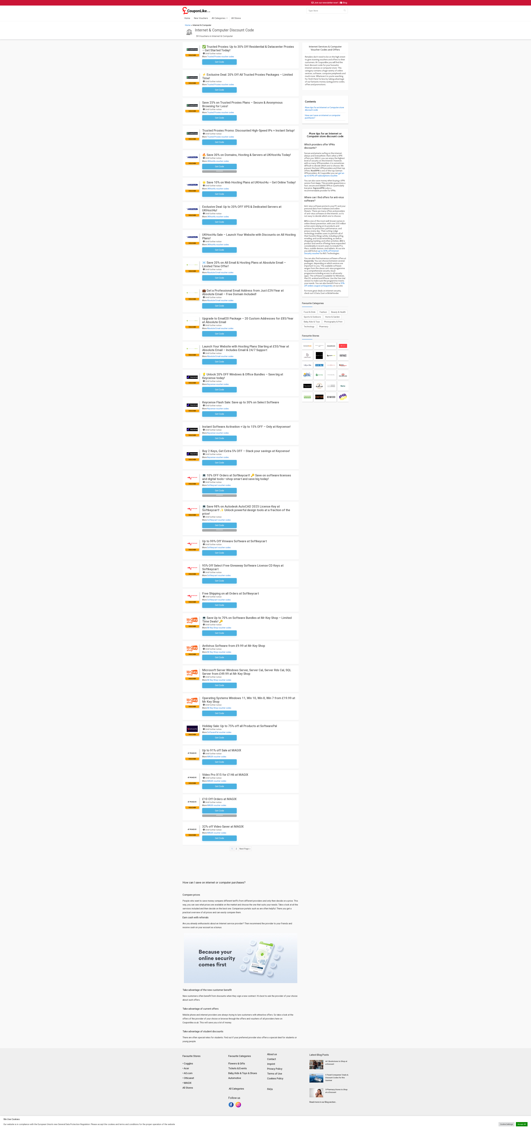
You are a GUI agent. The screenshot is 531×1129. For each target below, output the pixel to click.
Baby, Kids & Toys (312, 321)
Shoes (253, 1073)
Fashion (323, 312)
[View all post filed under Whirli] (343, 397)
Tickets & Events (237, 1068)
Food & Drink (309, 312)
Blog (344, 2)
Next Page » (245, 849)
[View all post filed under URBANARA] (307, 355)
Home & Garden (332, 317)
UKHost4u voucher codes (218, 161)
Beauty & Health (338, 312)
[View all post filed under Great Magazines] (343, 365)
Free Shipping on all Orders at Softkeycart (230, 593)
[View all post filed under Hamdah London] (319, 355)
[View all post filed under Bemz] (343, 386)
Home (187, 18)
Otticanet (189, 1078)
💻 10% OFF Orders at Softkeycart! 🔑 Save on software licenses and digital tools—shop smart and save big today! (246, 477)
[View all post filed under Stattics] (319, 397)
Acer (186, 1068)
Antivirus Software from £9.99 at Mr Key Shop (233, 645)
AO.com (188, 1073)
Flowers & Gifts (236, 1063)
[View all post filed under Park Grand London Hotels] (307, 386)
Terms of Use (274, 1073)
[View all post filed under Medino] (343, 345)
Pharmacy (323, 326)
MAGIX (187, 1082)
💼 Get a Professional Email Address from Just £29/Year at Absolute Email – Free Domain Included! (243, 292)
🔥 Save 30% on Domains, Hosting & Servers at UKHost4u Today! (246, 155)
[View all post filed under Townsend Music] (307, 345)
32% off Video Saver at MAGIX (223, 826)
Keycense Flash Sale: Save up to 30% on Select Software (240, 402)
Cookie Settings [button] (506, 1124)
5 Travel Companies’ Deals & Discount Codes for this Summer (336, 1077)
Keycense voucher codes (218, 384)
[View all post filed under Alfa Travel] (307, 375)
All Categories (218, 18)
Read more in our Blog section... (323, 1102)
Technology (309, 326)
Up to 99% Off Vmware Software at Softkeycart (234, 541)
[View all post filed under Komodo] (331, 397)
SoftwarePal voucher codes (219, 732)
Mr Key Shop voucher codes (219, 628)
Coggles (188, 1063)
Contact (271, 1059)
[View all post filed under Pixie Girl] (331, 375)
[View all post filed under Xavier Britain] (331, 365)
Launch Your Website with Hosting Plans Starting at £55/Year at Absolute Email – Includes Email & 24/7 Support (245, 348)
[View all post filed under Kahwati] (319, 386)
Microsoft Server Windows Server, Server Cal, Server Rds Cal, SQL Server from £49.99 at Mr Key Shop (246, 671)
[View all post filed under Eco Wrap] (319, 375)
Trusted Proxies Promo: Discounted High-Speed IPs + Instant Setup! (248, 130)
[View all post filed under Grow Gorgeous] (319, 345)
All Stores (236, 18)
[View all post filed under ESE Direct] (331, 386)
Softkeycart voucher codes (219, 485)
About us (272, 1054)
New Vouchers (201, 18)
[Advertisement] (241, 859)
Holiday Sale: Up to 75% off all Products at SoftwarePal (239, 726)
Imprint (271, 1063)
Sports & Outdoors (312, 317)
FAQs (270, 1089)
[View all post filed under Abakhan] (307, 397)
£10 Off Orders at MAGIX (219, 799)
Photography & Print (333, 321)
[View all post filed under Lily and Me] (307, 365)
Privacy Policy (274, 1068)
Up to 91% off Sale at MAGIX (221, 750)
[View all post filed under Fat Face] (343, 355)
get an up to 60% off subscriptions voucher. (324, 174)
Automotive (234, 1078)
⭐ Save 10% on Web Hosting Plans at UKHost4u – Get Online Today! (249, 182)
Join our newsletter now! (326, 2)
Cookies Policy (275, 1078)
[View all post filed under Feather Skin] (343, 375)
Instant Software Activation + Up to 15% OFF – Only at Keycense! (246, 426)
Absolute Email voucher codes (220, 272)
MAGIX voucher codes (216, 757)
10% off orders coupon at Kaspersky (324, 284)
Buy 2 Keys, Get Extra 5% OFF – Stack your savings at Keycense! (246, 451)
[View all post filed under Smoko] (319, 365)
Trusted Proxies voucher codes (220, 56)
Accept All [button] (522, 1124)
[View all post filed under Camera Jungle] (331, 355)
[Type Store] (345, 10)
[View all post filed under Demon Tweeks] (331, 345)
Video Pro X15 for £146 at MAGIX (225, 774)
